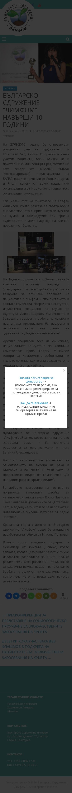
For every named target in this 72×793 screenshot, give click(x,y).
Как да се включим (34, 403)
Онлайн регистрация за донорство (36, 380)
